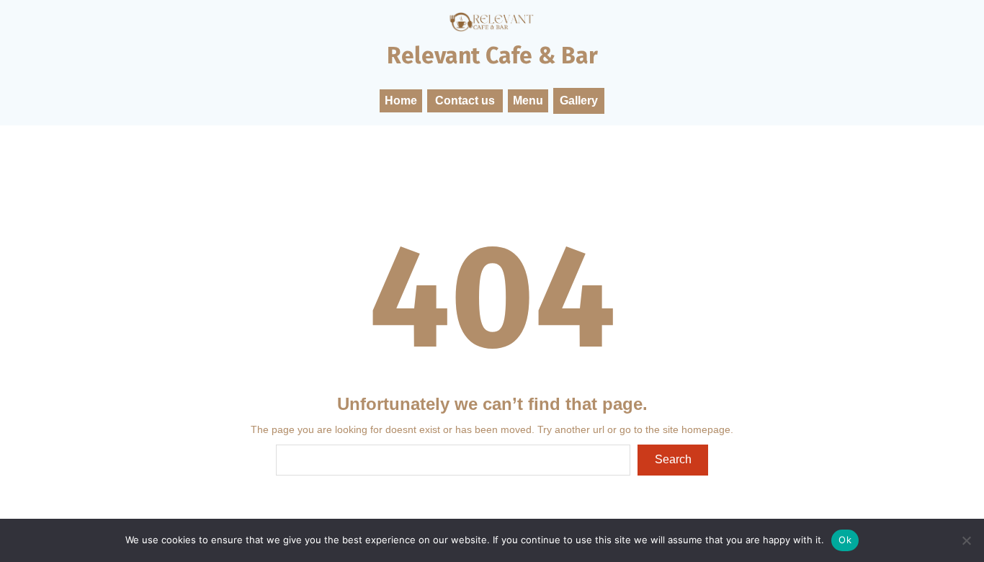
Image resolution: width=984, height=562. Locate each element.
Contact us (465, 100)
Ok (844, 539)
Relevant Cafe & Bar (492, 55)
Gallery (579, 100)
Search (673, 459)
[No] (966, 540)
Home (401, 100)
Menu (528, 100)
